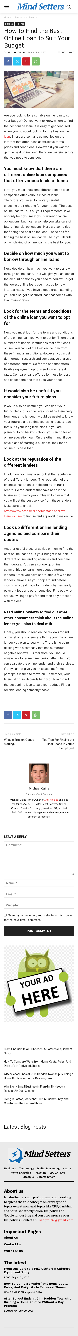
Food (7, 1277)
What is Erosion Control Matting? (19, 742)
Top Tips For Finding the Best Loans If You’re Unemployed (58, 744)
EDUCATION (11, 1310)
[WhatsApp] (36, 61)
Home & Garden (14, 1292)
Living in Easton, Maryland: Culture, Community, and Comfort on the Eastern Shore (36, 1101)
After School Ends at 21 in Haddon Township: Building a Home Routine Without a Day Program (38, 1076)
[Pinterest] (26, 61)
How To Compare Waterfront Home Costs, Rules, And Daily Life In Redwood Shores (37, 1063)
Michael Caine (16, 52)
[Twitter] (17, 61)
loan (7, 136)
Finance (33, 17)
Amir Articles (51, 799)
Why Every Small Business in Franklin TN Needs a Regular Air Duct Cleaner (34, 1088)
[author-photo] (39, 782)
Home (7, 17)
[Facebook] (8, 61)
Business (20, 17)
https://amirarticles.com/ (39, 794)
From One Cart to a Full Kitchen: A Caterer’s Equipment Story (38, 1051)
